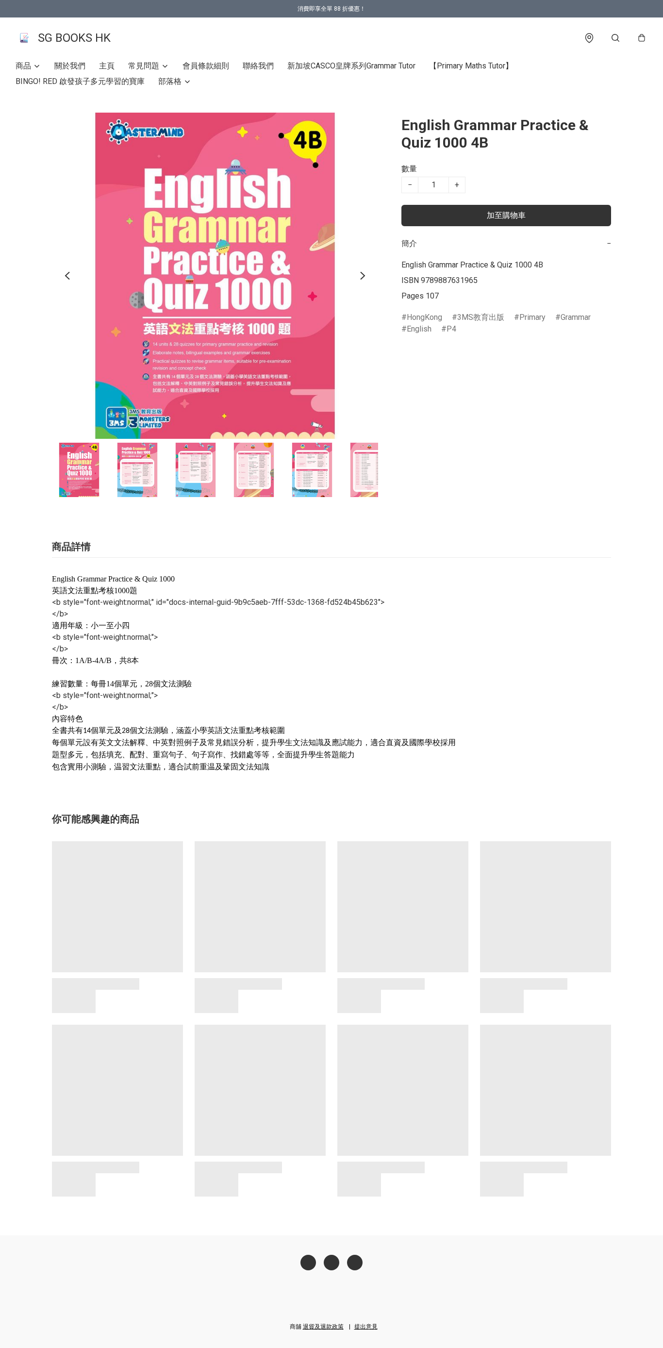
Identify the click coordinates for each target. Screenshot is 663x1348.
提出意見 (366, 1326)
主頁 (107, 65)
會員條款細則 (205, 65)
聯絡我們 (258, 65)
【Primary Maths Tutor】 (471, 65)
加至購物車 (506, 215)
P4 (451, 328)
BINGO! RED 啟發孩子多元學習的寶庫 (80, 81)
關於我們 (69, 65)
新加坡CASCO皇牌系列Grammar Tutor (351, 65)
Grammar (576, 317)
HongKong (424, 317)
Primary (532, 317)
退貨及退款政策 (323, 1326)
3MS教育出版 (480, 317)
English (419, 328)
